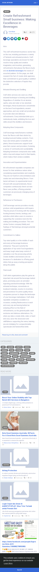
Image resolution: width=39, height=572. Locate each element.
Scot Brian (12, 31)
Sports (4, 363)
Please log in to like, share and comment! (15, 335)
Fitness (19, 350)
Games (4, 353)
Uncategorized (7, 366)
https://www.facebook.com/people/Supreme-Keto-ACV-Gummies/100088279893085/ (19, 544)
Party (12, 359)
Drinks (4, 350)
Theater (13, 363)
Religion (20, 359)
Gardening (14, 353)
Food (27, 350)
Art (3, 347)
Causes (10, 347)
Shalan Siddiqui (8, 478)
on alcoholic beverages (15, 71)
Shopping (30, 359)
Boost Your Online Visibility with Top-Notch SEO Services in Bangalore (17, 399)
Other (4, 359)
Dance (27, 347)
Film (11, 350)
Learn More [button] (8, 563)
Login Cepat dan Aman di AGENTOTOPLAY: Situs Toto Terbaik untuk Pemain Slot (17, 506)
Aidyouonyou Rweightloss (11, 443)
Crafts (19, 347)
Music (7, 11)
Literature (6, 356)
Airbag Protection (9, 470)
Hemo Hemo (7, 407)
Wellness (23, 363)
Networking (25, 356)
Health (24, 353)
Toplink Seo (7, 516)
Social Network (7, 2)
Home (32, 353)
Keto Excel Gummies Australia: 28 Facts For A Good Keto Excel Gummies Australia (19, 434)
